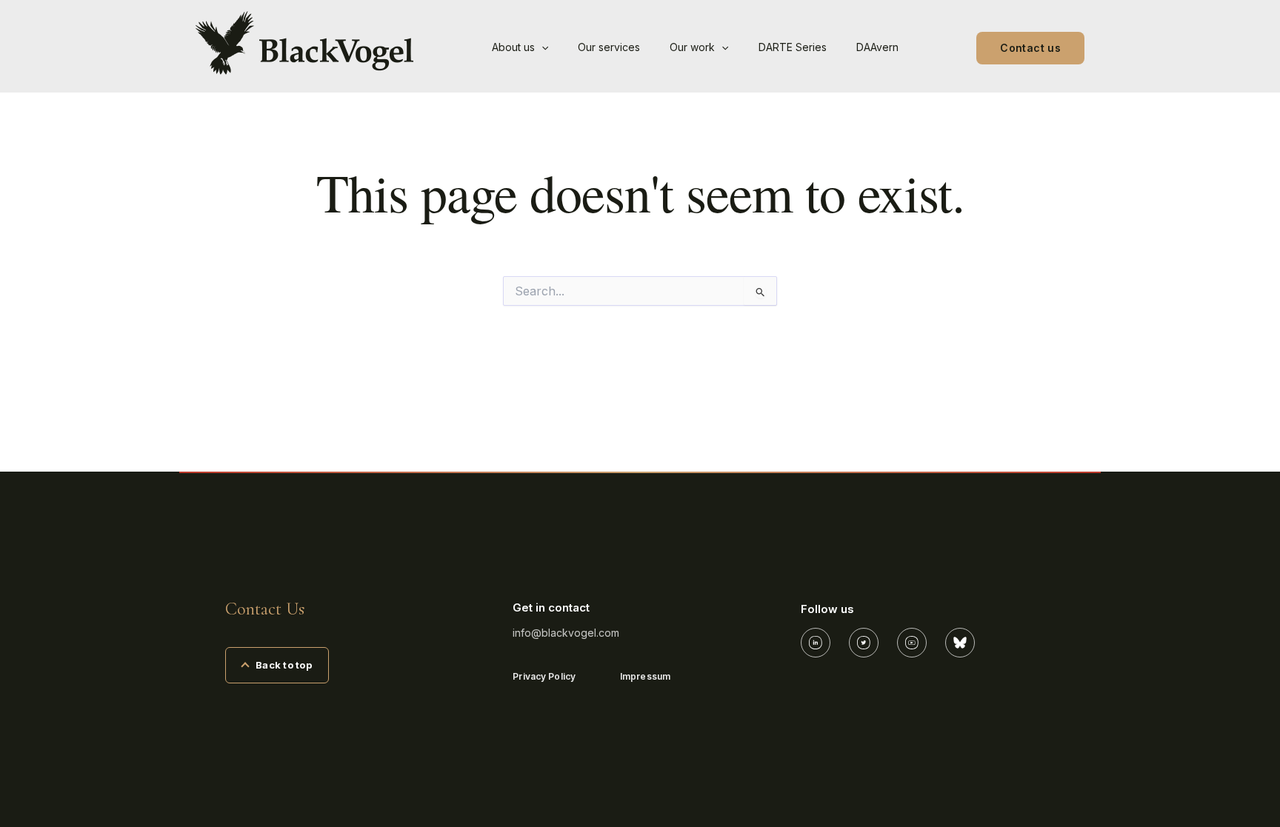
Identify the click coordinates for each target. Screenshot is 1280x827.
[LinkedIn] (815, 642)
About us (513, 47)
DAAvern (877, 47)
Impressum (645, 676)
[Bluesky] (960, 642)
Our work (692, 47)
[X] (864, 642)
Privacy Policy (544, 676)
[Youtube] (912, 642)
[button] (541, 47)
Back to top (284, 665)
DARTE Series (793, 47)
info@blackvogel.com (566, 632)
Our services (609, 47)
